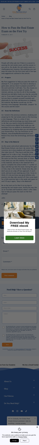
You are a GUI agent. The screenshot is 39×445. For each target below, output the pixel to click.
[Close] (37, 427)
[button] (6, 204)
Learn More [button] (19, 238)
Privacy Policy (22, 437)
